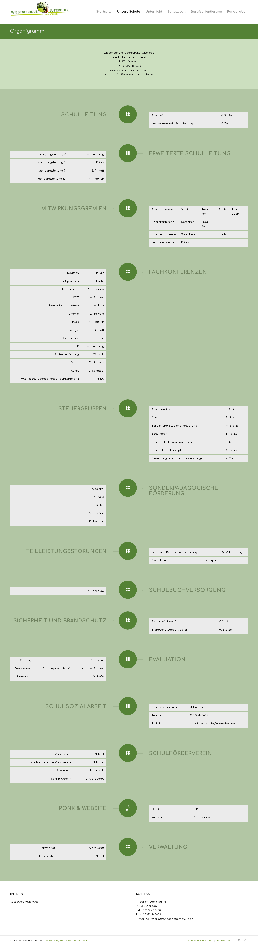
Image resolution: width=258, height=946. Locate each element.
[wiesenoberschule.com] (40, 12)
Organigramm (27, 31)
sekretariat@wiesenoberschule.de (129, 74)
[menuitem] (103, 12)
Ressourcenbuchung (24, 901)
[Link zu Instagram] (239, 941)
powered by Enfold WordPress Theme (67, 940)
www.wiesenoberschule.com (129, 70)
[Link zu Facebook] (245, 941)
